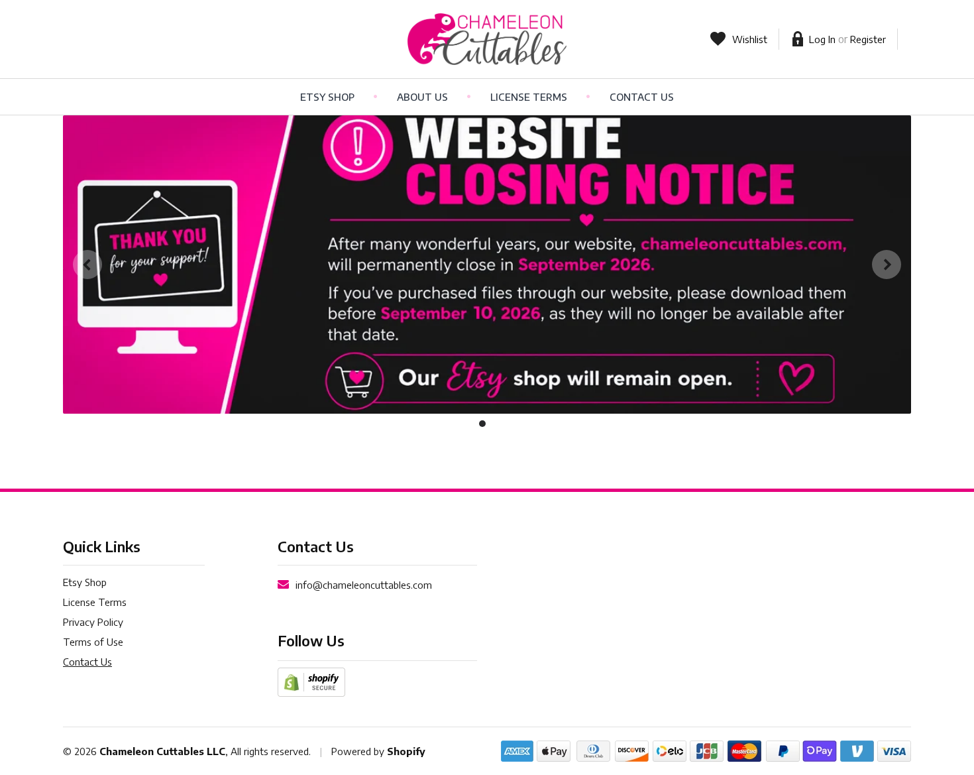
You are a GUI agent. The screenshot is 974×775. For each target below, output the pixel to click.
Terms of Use (93, 642)
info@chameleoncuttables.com (364, 585)
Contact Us (642, 97)
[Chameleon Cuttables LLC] (487, 39)
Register (868, 39)
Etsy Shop (327, 97)
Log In (822, 39)
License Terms (528, 97)
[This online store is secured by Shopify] (311, 681)
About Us (422, 97)
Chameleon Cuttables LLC (162, 751)
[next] (886, 264)
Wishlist (749, 39)
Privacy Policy (93, 622)
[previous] (87, 264)
